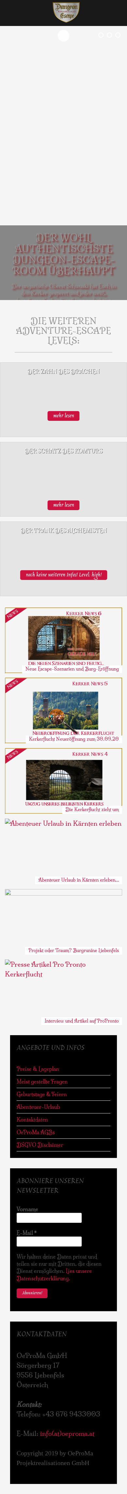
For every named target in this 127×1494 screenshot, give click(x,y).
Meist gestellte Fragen (42, 1081)
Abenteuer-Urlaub (38, 1107)
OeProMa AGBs (36, 1132)
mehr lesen (63, 416)
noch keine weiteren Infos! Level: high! (64, 575)
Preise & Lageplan (38, 1069)
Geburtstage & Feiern (42, 1094)
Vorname (27, 1209)
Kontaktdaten (32, 1119)
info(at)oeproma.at (67, 1433)
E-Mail (27, 1233)
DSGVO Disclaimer (40, 1145)
